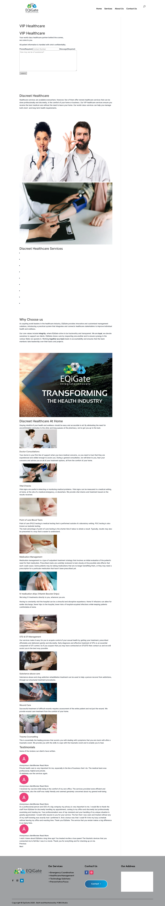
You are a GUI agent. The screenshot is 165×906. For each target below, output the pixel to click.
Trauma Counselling (29, 306)
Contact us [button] (23, 115)
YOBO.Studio (62, 903)
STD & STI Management (30, 287)
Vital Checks (26, 262)
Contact (95, 884)
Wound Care (26, 300)
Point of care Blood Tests (31, 269)
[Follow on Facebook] (12, 880)
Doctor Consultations (29, 256)
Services (108, 9)
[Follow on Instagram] (17, 880)
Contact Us (131, 9)
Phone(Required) (26, 49)
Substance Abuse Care (30, 294)
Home (99, 9)
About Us (119, 9)
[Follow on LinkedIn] (22, 880)
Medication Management (31, 275)
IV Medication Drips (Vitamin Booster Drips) (38, 281)
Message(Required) (67, 49)
